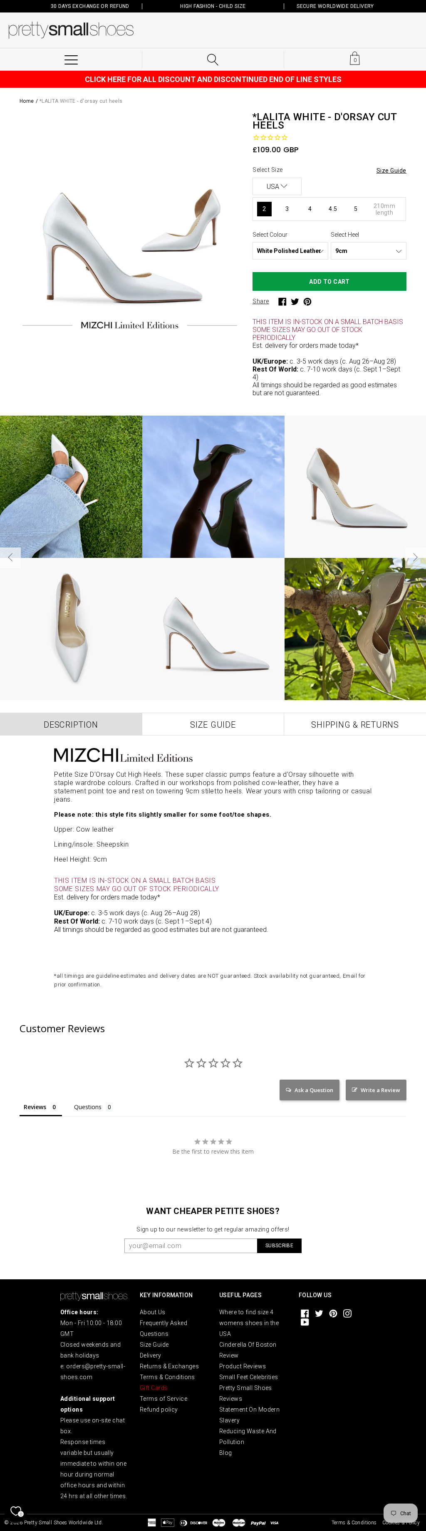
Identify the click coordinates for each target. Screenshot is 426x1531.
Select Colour (270, 234)
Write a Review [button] (380, 1090)
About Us (153, 1312)
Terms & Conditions (167, 1377)
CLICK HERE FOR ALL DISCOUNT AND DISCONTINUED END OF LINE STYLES (213, 79)
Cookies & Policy (401, 1523)
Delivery (150, 1355)
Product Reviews (242, 1366)
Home (27, 101)
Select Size (268, 169)
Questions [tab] (88, 1107)
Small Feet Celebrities (248, 1377)
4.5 (333, 209)
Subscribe (279, 1246)
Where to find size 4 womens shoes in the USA (249, 1323)
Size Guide (154, 1344)
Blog (225, 1452)
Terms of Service (163, 1398)
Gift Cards (154, 1388)
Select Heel (345, 234)
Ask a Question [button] (314, 1090)
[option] (129, 223)
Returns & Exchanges (169, 1366)
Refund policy (159, 1409)
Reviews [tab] (35, 1107)
